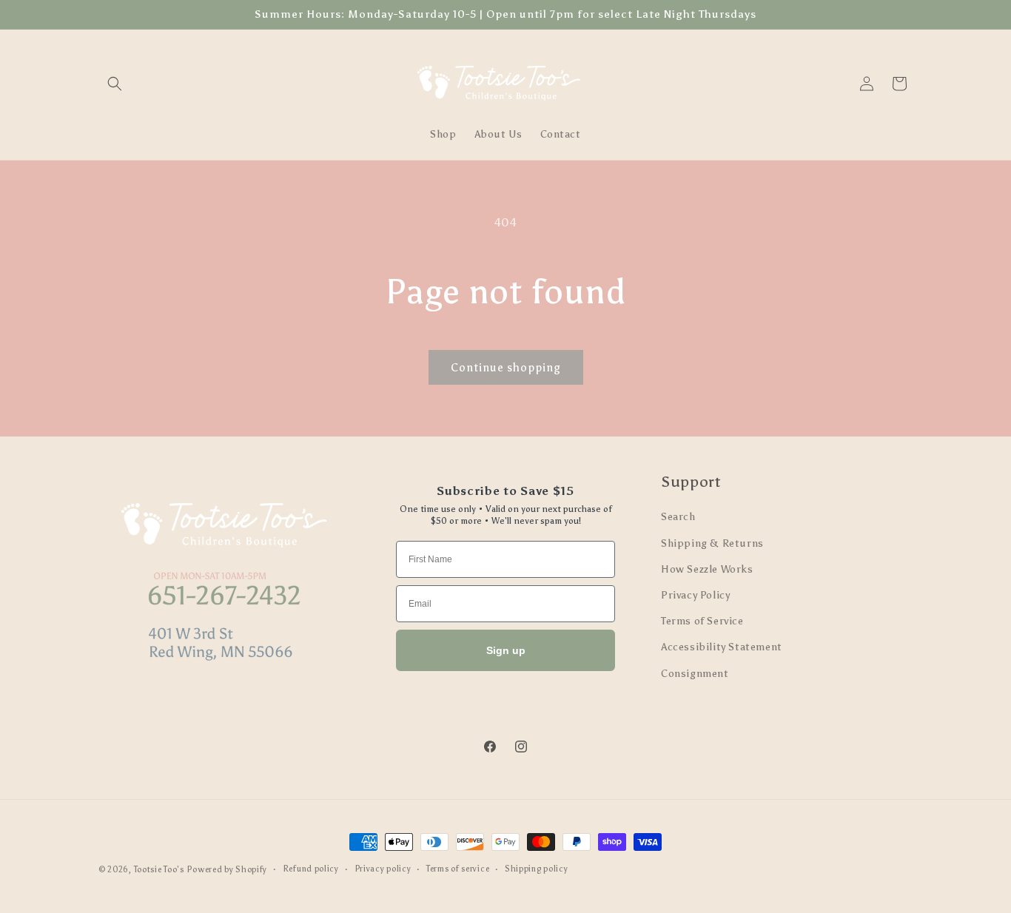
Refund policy (311, 869)
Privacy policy (383, 869)
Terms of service (457, 869)
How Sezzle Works (707, 569)
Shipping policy (536, 869)
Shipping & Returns (712, 543)
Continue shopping (506, 367)
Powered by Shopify (227, 870)
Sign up (505, 650)
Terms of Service (702, 621)
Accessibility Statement (721, 647)
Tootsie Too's (159, 870)
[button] (114, 83)
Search (678, 517)
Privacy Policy (695, 595)
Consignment (695, 673)
